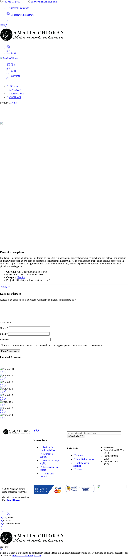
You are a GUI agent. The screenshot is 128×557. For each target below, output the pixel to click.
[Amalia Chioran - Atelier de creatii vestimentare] (32, 41)
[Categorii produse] (8, 65)
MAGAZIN (15, 90)
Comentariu (6, 322)
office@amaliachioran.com (44, 1)
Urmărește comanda (19, 8)
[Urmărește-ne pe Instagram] (37, 431)
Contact (80, 455)
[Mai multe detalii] (5, 372)
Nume (4, 328)
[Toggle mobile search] (5, 26)
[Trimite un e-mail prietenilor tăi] (8, 287)
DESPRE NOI (16, 93)
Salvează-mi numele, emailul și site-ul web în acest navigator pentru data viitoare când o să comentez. (53, 345)
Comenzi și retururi (47, 475)
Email (4, 333)
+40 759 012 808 (11, 1)
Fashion (21, 277)
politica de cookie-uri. (22, 555)
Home (13, 102)
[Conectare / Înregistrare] (8, 48)
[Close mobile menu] (1, 529)
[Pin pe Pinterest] (3, 287)
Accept (37, 555)
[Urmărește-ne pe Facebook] (35, 431)
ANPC (79, 469)
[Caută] (8, 79)
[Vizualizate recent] (9, 514)
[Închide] (1, 517)
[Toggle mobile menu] (2, 26)
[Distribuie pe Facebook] (1, 287)
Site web (4, 339)
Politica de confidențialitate (47, 448)
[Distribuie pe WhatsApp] (6, 287)
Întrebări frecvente (85, 459)
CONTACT (15, 97)
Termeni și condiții (46, 455)
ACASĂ (13, 86)
